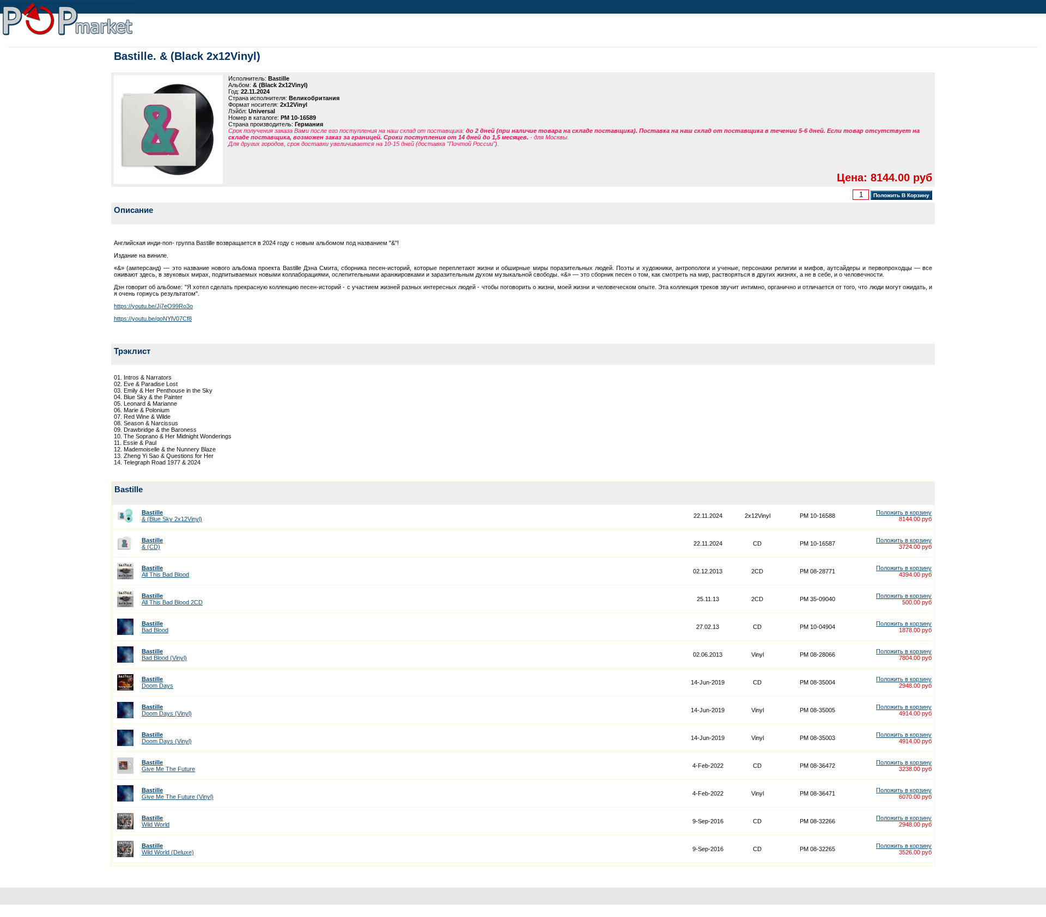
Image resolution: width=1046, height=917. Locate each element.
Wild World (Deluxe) (168, 848)
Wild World (155, 821)
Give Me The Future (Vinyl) (178, 793)
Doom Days (157, 682)
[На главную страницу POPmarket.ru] (68, 36)
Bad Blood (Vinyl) (164, 654)
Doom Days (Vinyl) (167, 710)
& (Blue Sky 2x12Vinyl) (172, 515)
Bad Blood (155, 626)
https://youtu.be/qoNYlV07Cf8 (153, 318)
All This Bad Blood (165, 571)
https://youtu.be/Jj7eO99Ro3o (153, 306)
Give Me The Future (168, 765)
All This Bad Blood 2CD (172, 599)
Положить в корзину (904, 512)
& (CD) (152, 543)
